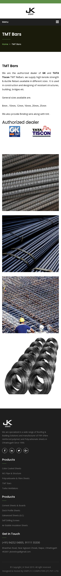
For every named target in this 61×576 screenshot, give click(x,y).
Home (5, 44)
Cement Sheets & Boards (14, 505)
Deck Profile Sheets (11, 510)
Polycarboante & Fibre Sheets (16, 478)
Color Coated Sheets (11, 468)
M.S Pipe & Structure (11, 473)
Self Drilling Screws (10, 520)
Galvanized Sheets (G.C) (13, 515)
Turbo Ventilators (10, 488)
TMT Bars (6, 483)
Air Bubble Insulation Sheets (15, 525)
